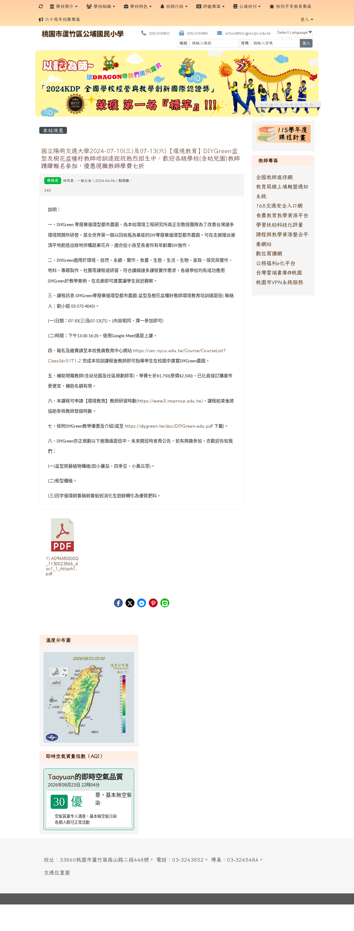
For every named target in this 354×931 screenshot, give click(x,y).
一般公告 (84, 180)
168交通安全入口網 (279, 205)
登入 (304, 19)
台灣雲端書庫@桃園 (279, 272)
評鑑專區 (211, 6)
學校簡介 (64, 6)
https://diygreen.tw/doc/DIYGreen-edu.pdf (169, 426)
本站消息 (53, 130)
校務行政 (174, 6)
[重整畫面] (40, 6)
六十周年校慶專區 (61, 19)
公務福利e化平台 (275, 263)
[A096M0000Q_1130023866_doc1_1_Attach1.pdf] (62, 534)
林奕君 (68, 180)
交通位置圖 (57, 872)
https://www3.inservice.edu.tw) (170, 401)
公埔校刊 (247, 6)
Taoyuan (61, 776)
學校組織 (101, 6)
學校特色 (138, 6)
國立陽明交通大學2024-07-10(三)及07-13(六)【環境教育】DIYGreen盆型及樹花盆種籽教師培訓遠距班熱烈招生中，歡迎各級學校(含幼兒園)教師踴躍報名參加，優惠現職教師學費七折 (140, 158)
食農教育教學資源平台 (282, 215)
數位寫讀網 (269, 253)
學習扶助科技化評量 (279, 224)
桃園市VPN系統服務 (279, 282)
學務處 (52, 180)
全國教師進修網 (274, 177)
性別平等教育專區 (292, 6)
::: (88, 19)
